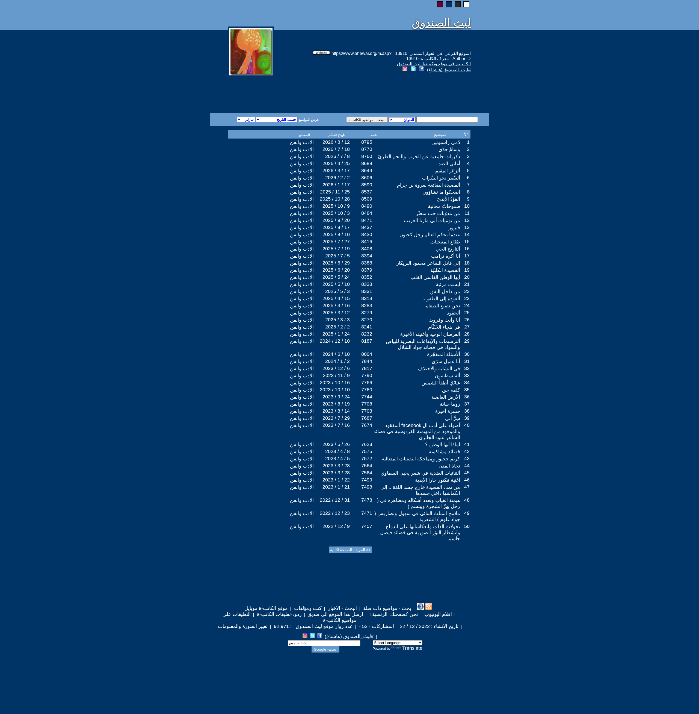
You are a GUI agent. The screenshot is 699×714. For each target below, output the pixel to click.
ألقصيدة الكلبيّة (445, 270)
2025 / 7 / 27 (336, 241)
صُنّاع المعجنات (445, 242)
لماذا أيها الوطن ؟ (442, 444)
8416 (366, 241)
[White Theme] (466, 4)
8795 (366, 142)
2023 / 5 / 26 (336, 444)
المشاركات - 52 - (376, 626)
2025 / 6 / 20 (336, 270)
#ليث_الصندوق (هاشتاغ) (449, 69)
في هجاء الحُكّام (444, 327)
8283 (366, 305)
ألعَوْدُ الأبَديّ (448, 199)
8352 (366, 277)
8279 (366, 312)
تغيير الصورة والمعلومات (243, 626)
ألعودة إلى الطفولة (441, 298)
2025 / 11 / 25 (335, 192)
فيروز (454, 227)
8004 (366, 354)
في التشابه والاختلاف (439, 368)
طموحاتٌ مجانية (444, 206)
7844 (366, 361)
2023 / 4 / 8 (337, 451)
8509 (366, 199)
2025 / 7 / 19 (336, 248)
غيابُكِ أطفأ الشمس (441, 383)
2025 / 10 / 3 (336, 213)
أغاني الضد (449, 163)
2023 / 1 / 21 (336, 487)
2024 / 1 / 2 (337, 361)
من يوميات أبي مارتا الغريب (432, 220)
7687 (366, 418)
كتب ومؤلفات (307, 608)
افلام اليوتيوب (437, 614)
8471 (366, 220)
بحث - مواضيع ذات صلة (386, 608)
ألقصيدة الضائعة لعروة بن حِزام (428, 185)
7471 (366, 513)
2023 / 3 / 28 (336, 465)
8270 (366, 319)
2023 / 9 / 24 (336, 396)
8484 (366, 213)
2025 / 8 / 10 (336, 234)
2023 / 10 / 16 (335, 382)
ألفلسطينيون (447, 375)
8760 (366, 156)
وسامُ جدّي (449, 149)
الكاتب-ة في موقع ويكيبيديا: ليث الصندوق (434, 63)
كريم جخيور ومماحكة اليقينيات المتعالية (421, 459)
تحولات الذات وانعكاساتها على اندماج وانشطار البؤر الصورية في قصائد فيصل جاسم (420, 532)
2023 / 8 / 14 (336, 411)
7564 (366, 465)
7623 (366, 444)
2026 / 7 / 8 (337, 156)
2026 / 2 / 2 (337, 177)
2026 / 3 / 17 (336, 170)
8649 (366, 170)
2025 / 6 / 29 (336, 263)
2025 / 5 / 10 (336, 284)
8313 (366, 298)
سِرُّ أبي (452, 418)
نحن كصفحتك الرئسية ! (393, 614)
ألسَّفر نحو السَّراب (441, 178)
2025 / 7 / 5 (337, 255)
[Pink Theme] (440, 4)
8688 (366, 163)
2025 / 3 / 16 (336, 305)
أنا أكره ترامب (445, 256)
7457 (366, 526)
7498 (366, 487)
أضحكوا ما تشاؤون (441, 192)
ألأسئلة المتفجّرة (443, 354)
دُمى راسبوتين (445, 142)
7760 (366, 389)
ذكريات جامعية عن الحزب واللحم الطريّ (419, 156)
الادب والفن (302, 142)
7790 (366, 375)
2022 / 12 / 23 (335, 513)
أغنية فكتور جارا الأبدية (437, 480)
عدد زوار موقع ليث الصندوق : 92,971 (313, 626)
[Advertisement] (283, 93)
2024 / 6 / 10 (336, 354)
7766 (366, 382)
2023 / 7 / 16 (336, 425)
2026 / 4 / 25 (336, 163)
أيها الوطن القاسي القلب (435, 277)
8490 (366, 206)
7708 (366, 404)
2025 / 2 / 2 (337, 327)
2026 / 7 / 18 (336, 149)
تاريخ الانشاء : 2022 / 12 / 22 (429, 626)
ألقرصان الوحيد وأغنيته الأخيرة (430, 334)
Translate (412, 648)
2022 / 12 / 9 (336, 526)
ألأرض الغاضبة (445, 397)
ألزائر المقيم (447, 171)
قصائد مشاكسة (444, 451)
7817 (366, 368)
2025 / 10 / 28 (335, 199)
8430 (366, 234)
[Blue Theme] (449, 4)
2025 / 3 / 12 (336, 312)
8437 (366, 227)
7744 (366, 396)
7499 (366, 480)
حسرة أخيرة (447, 411)
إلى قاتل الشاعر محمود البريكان (427, 263)
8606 (366, 177)
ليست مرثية (448, 284)
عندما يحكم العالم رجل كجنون (429, 234)
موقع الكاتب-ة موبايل (266, 608)
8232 (366, 334)
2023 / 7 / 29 (336, 418)
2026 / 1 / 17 (336, 184)
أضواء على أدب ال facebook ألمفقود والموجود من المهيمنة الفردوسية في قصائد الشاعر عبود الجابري (417, 431)
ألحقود (453, 313)
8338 (366, 284)
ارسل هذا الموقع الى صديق (335, 614)
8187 (366, 341)
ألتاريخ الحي (448, 249)
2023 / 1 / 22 (336, 480)
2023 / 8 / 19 (336, 404)
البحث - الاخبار (342, 608)
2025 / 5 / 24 (336, 277)
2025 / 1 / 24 (336, 334)
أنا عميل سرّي (446, 361)
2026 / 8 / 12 (336, 142)
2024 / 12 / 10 (335, 341)
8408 (366, 248)
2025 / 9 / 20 (336, 220)
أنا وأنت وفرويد (444, 320)
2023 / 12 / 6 (336, 368)
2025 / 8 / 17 (336, 227)
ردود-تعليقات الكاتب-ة (279, 614)
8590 (366, 184)
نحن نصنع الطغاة (443, 305)
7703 (366, 411)
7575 (366, 451)
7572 (366, 458)
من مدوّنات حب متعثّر (438, 213)
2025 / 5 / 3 (337, 291)
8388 (366, 263)
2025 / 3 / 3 (337, 319)
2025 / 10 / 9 (336, 206)
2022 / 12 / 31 (335, 500)
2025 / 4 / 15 (336, 298)
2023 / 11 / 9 (336, 375)
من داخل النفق (445, 291)
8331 (366, 291)
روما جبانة (450, 404)
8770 (366, 149)
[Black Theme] (458, 4)
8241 (366, 327)
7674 (366, 425)
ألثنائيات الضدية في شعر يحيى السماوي (420, 473)
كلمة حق (451, 390)
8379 (366, 270)
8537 (366, 192)
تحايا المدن (449, 466)
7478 (366, 500)
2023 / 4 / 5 (337, 458)
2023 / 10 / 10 (335, 389)
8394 (366, 255)
